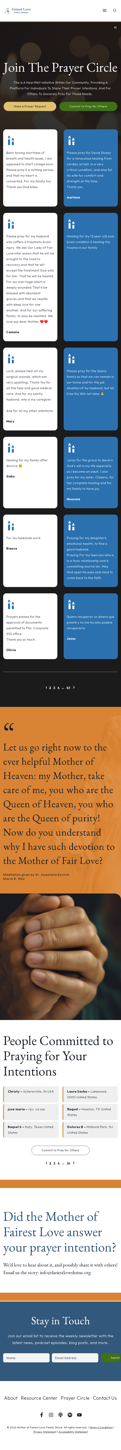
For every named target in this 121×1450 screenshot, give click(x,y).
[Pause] (115, 27)
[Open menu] (104, 10)
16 (68, 1163)
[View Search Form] (115, 10)
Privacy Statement (44, 1431)
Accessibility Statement (73, 1431)
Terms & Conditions (101, 1427)
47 (68, 687)
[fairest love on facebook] (41, 1415)
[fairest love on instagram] (51, 1415)
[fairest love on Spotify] (70, 1415)
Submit (115, 1358)
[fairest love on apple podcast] (60, 1415)
